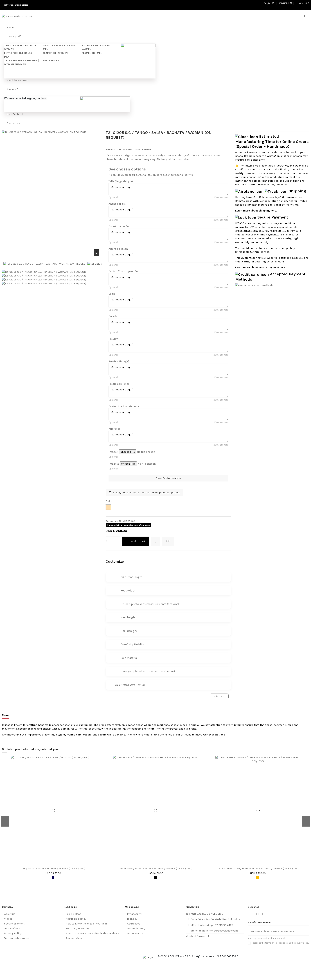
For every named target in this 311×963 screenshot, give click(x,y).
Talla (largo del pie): (121, 181)
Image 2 (114, 463)
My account (134, 913)
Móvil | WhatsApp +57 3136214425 (212, 925)
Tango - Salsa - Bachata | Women (20, 47)
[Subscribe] (306, 931)
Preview (113, 338)
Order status (135, 933)
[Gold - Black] (257, 877)
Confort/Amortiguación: (123, 271)
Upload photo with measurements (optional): (151, 604)
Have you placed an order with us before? (148, 671)
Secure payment (14, 923)
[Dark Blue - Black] (53, 877)
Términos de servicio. (17, 938)
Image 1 (113, 451)
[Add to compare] (168, 541)
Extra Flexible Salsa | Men (18, 54)
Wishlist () (303, 3)
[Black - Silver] (155, 877)
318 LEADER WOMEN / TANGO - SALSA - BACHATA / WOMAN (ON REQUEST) (257, 868)
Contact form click (198, 936)
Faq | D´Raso (73, 913)
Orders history (136, 928)
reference (114, 428)
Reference (112, 521)
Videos (8, 918)
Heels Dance (51, 60)
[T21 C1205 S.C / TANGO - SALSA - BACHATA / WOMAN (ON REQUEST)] (44, 271)
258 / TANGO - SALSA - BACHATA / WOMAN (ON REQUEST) (53, 868)
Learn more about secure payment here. (260, 267)
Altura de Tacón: (118, 248)
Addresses (133, 923)
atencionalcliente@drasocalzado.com (214, 930)
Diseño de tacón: (119, 226)
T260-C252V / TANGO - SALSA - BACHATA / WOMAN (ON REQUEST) (155, 868)
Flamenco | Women (55, 53)
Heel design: (129, 631)
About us (9, 913)
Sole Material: (129, 658)
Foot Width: (128, 590)
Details (113, 316)
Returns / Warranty (77, 928)
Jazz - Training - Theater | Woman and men (21, 62)
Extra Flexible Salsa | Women (96, 47)
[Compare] (55, 864)
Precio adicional (119, 383)
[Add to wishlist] (155, 541)
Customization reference (124, 406)
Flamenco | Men (92, 53)
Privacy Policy (13, 933)
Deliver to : (16, 5)
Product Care (74, 938)
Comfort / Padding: (133, 644)
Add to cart (138, 541)
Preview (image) (119, 361)
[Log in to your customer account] (298, 16)
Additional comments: (130, 684)
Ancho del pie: (117, 203)
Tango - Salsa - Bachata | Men (59, 47)
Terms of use (12, 928)
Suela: (112, 293)
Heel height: (129, 617)
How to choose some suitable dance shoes (92, 933)
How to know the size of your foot (86, 923)
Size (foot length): (132, 577)
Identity (132, 918)
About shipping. (76, 918)
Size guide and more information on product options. (146, 492)
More (5, 715)
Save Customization (168, 478)
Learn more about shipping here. (256, 210)
